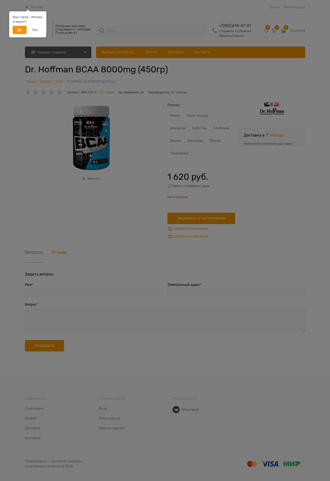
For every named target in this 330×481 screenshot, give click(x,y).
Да (19, 30)
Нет (35, 30)
